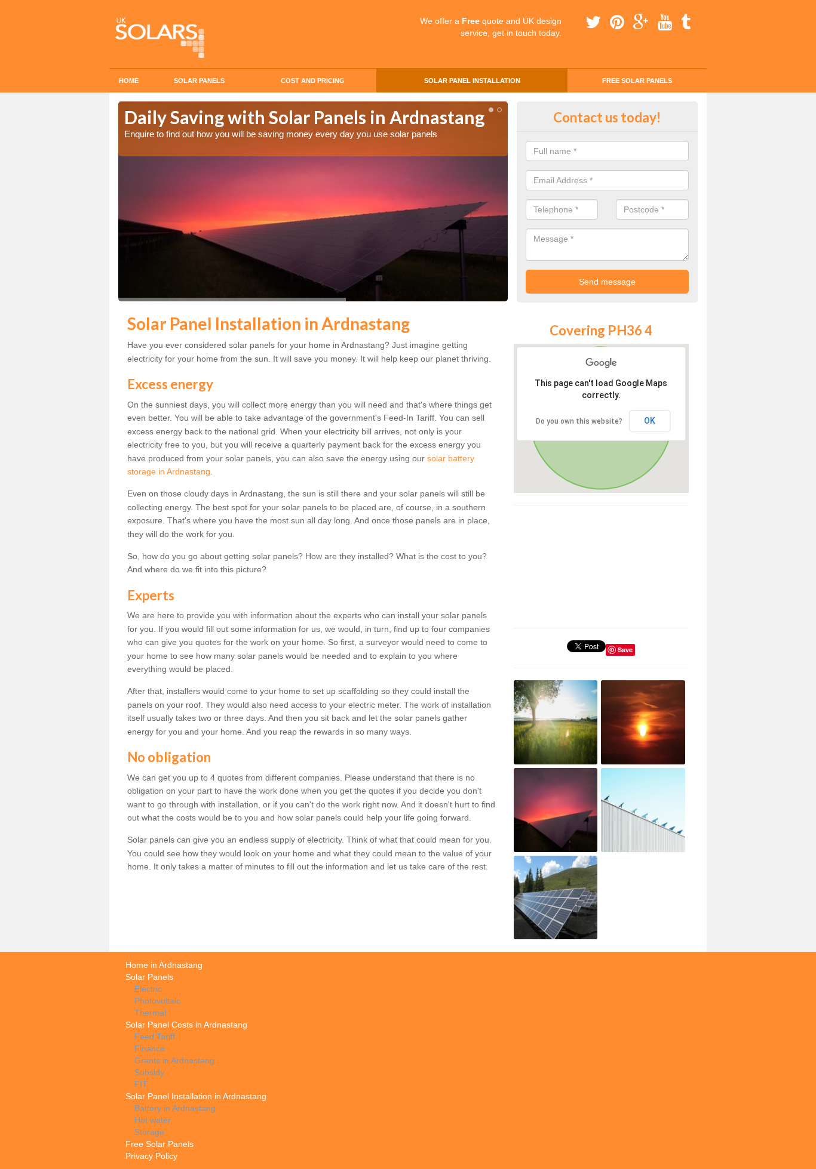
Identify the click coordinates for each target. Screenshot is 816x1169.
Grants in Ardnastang (174, 1060)
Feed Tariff (154, 1036)
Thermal (150, 1012)
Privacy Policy (151, 1156)
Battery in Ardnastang (175, 1108)
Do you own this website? (579, 421)
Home (129, 80)
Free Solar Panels (637, 80)
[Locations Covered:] (123, 10)
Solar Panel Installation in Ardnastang (195, 1096)
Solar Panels (199, 80)
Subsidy (149, 1072)
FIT (141, 1084)
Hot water (152, 1120)
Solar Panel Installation (472, 80)
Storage (149, 1132)
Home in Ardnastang (164, 965)
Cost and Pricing (313, 80)
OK (649, 420)
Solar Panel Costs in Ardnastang (186, 1024)
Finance (149, 1048)
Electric (148, 989)
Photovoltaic (157, 1000)
